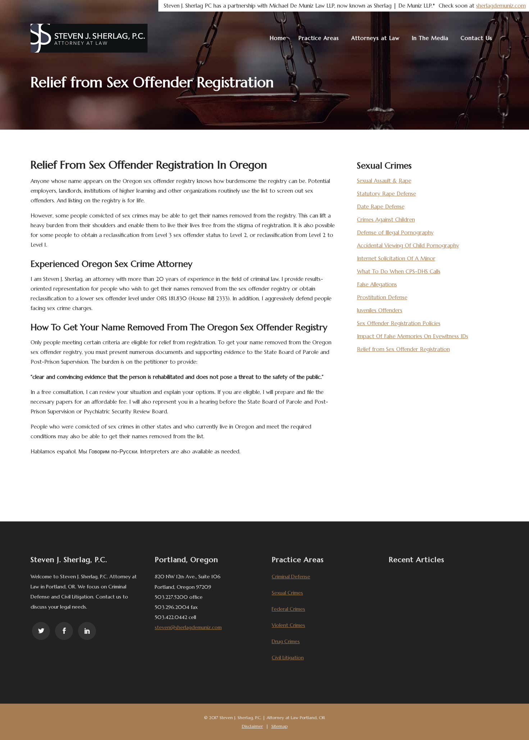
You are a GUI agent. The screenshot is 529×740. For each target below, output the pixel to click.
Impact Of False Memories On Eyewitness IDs (412, 336)
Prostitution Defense (382, 297)
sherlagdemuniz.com (501, 5)
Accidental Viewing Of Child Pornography (408, 245)
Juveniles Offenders (379, 310)
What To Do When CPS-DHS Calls (398, 271)
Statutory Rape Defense (386, 193)
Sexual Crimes (287, 592)
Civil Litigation (288, 657)
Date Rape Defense (380, 206)
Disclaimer (252, 726)
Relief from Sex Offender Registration (403, 349)
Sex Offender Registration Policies (398, 323)
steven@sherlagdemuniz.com (188, 627)
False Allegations (377, 284)
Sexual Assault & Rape (384, 180)
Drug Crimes (286, 641)
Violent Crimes (288, 625)
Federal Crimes (288, 609)
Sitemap (279, 726)
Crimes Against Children (386, 219)
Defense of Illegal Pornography (395, 232)
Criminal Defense (291, 576)
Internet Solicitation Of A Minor (396, 258)
